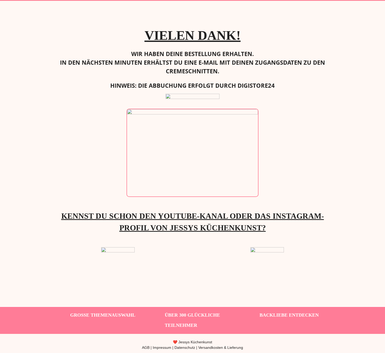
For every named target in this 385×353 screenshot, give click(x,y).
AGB (146, 347)
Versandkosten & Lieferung (220, 347)
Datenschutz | (186, 347)
